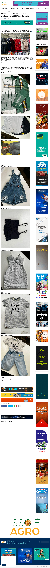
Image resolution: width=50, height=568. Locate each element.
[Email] (18, 406)
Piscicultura (38, 8)
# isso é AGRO (8, 11)
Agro (8, 403)
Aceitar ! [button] (4, 565)
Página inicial (3, 11)
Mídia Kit (47, 566)
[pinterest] (48, 542)
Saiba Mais (8, 563)
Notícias (23, 8)
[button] (46, 8)
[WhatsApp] (14, 406)
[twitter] (42, 542)
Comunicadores (12, 8)
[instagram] (46, 542)
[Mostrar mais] (20, 406)
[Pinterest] (16, 406)
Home (3, 8)
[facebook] (39, 542)
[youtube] (44, 542)
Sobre (6, 8)
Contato (44, 566)
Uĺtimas (18, 8)
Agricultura (32, 8)
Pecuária (27, 8)
